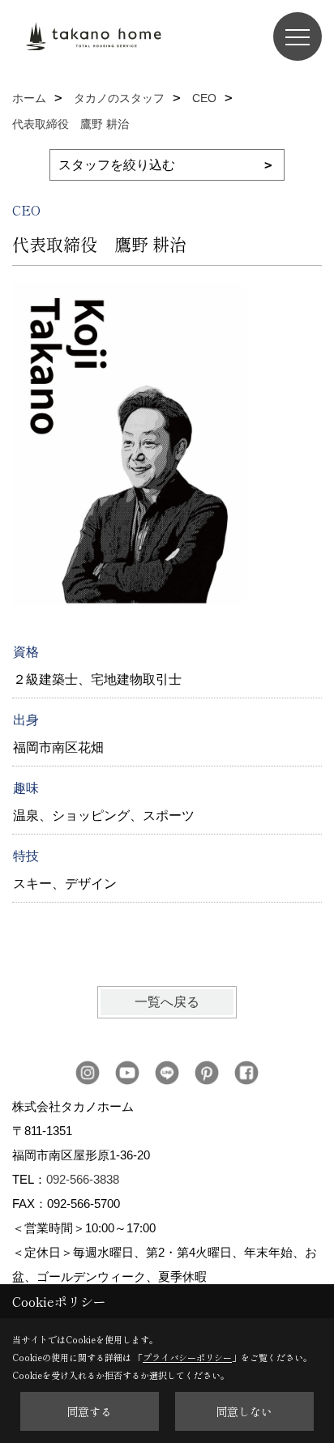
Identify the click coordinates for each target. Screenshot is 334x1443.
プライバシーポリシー (187, 1357)
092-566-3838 (82, 1179)
